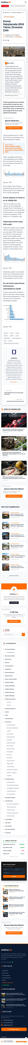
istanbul (11, 335)
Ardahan (6, 335)
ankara (11, 333)
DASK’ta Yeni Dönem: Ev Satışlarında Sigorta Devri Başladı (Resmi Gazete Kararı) (16, 890)
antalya (17, 333)
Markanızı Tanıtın (14, 1029)
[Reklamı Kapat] (26, 1038)
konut (17, 335)
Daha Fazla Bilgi (14, 602)
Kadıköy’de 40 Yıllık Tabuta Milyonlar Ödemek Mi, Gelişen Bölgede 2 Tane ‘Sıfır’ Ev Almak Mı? (13, 454)
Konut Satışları (7, 338)
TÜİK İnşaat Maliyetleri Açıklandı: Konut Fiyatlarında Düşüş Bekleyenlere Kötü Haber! (13, 477)
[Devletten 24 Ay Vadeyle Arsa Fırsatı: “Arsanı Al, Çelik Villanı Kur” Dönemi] (5, 556)
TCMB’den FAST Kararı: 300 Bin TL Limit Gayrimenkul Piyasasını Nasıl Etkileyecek (17, 898)
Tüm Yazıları (13, 382)
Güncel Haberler (6, 975)
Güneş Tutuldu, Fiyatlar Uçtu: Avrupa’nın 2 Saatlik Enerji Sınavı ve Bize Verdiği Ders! (14, 149)
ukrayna (10, 340)
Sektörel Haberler (16, 12)
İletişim (4, 980)
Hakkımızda (5, 970)
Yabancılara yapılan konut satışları (11, 343)
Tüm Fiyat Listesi (13, 856)
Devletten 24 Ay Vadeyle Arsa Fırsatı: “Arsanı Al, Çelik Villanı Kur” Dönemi (18, 557)
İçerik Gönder (5, 985)
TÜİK (5, 340)
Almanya (6, 333)
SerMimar (6, 2)
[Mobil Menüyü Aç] (25, 2)
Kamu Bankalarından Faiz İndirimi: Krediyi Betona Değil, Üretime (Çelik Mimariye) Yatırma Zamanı (17, 913)
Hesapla (14, 876)
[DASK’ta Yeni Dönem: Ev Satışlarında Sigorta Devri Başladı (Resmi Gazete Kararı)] (5, 891)
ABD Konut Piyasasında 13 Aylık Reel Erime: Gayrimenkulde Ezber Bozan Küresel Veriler (16, 905)
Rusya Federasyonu (17, 338)
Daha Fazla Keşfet (14, 575)
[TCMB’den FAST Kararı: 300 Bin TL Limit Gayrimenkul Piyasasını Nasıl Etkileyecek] (5, 899)
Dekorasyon (5, 973)
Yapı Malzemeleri (6, 977)
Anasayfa (7, 12)
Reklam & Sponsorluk (7, 982)
